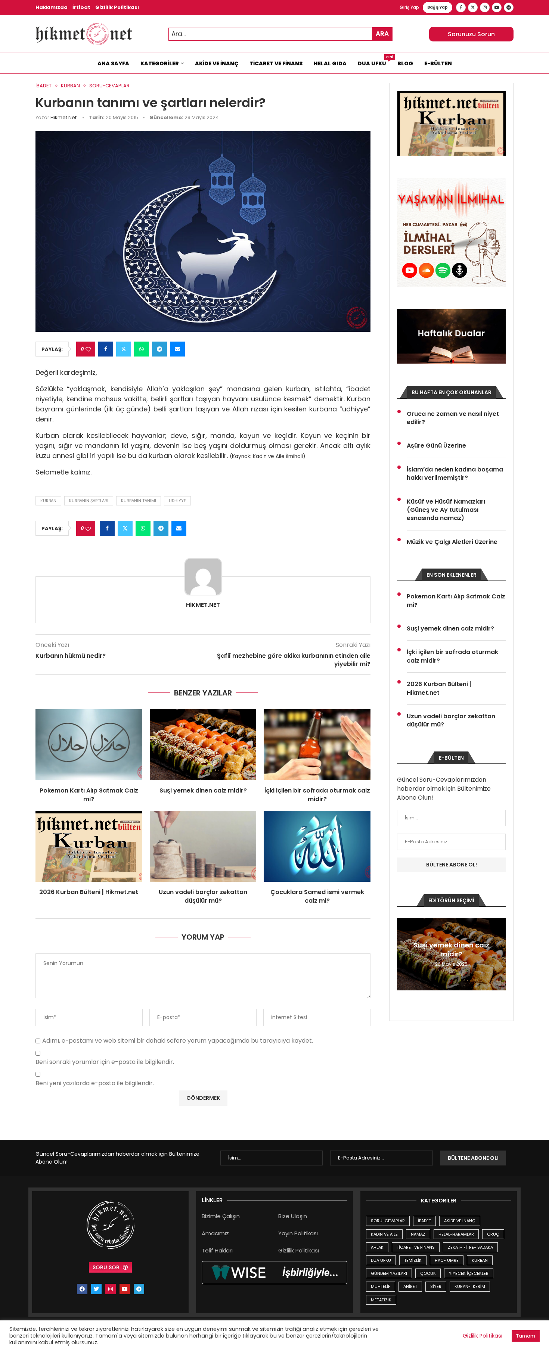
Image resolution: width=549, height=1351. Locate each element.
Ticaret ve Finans (276, 63)
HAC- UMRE (447, 1260)
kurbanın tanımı (138, 501)
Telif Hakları (217, 1250)
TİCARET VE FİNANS (416, 1247)
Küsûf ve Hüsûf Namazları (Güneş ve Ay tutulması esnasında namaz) (446, 510)
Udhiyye (177, 501)
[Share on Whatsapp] (141, 349)
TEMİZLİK (413, 1260)
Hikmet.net (63, 117)
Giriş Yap (409, 7)
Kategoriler (159, 63)
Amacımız (215, 1233)
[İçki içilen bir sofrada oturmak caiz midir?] (317, 744)
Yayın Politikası (298, 1233)
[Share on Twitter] (123, 349)
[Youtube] (497, 7)
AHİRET (410, 1286)
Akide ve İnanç (216, 63)
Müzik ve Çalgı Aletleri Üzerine (452, 542)
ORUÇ (493, 1234)
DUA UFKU (381, 1260)
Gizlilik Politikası (117, 7)
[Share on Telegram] (159, 349)
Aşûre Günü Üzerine (436, 446)
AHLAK (377, 1247)
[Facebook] (461, 7)
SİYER (435, 1286)
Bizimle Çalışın (221, 1216)
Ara (382, 33)
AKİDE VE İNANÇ (459, 1221)
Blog (405, 63)
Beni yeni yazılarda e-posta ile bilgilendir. (94, 1083)
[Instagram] (485, 7)
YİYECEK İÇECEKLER (468, 1273)
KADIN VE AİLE (384, 1234)
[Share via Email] (177, 349)
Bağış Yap (437, 7)
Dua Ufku (375, 61)
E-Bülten (438, 63)
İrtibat (81, 7)
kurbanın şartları (88, 501)
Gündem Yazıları (389, 1273)
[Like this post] (88, 349)
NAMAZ (418, 1234)
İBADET (424, 1221)
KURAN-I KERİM (470, 1286)
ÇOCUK (428, 1273)
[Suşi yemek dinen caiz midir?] (203, 744)
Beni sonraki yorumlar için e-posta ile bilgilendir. (104, 1062)
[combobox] (280, 34)
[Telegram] (509, 7)
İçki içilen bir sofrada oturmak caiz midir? (317, 794)
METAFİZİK (381, 1300)
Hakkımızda (51, 7)
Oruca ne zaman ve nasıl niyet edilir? (453, 418)
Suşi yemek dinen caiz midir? (203, 790)
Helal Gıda (330, 63)
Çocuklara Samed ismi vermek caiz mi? (317, 896)
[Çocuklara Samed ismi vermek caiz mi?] (317, 846)
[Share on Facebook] (105, 349)
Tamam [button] (525, 1335)
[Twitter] (473, 7)
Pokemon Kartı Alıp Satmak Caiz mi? (89, 794)
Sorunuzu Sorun (471, 34)
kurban (48, 501)
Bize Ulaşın (292, 1216)
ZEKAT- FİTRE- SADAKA (470, 1247)
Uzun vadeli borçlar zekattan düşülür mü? (203, 896)
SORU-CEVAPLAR (388, 1221)
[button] (404, 953)
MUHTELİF (380, 1286)
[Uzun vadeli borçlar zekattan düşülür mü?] (203, 846)
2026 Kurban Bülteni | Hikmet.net (88, 892)
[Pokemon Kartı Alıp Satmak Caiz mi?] (88, 744)
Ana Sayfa (113, 63)
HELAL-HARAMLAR (456, 1234)
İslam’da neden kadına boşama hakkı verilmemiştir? (455, 474)
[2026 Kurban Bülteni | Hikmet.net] (88, 846)
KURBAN (480, 1260)
